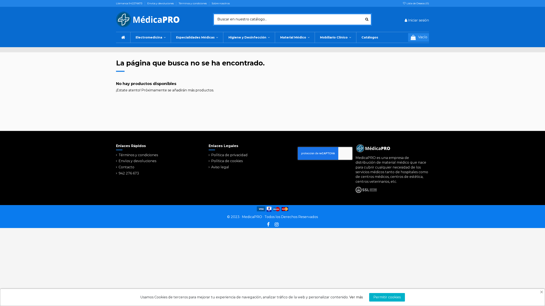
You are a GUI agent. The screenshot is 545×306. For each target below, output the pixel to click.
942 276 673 (129, 173)
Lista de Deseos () (417, 3)
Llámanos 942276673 (129, 3)
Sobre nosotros (221, 3)
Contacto (126, 167)
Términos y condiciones (193, 3)
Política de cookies (227, 161)
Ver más (356, 297)
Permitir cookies (387, 297)
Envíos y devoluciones (160, 3)
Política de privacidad (229, 155)
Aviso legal (220, 167)
